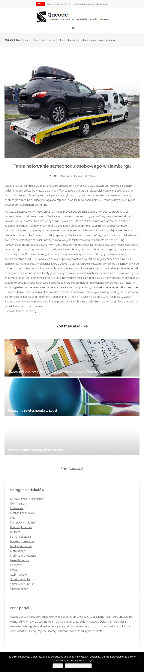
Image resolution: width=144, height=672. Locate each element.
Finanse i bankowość (23, 512)
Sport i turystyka (20, 579)
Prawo (14, 569)
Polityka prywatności (78, 665)
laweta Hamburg (26, 311)
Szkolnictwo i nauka (22, 584)
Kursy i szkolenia (20, 536)
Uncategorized (19, 588)
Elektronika (16, 508)
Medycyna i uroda (21, 546)
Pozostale (16, 565)
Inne (12, 517)
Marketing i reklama (22, 541)
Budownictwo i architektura (26, 498)
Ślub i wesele (18, 574)
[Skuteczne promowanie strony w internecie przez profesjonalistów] (72, 358)
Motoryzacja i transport (44, 40)
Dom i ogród (18, 503)
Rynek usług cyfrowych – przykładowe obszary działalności (77, 4)
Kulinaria (15, 531)
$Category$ (76, 468)
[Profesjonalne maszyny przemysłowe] (72, 436)
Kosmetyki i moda (21, 527)
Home (25, 40)
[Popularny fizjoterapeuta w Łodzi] (72, 397)
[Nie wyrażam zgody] (139, 662)
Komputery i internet (22, 522)
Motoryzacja (17, 550)
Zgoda (57, 665)
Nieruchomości (19, 560)
